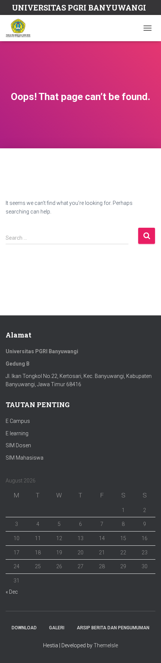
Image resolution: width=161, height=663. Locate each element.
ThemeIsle (106, 645)
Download (24, 627)
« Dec (12, 592)
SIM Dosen (18, 445)
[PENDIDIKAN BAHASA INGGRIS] (21, 28)
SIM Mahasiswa (24, 458)
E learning (17, 433)
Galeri (56, 627)
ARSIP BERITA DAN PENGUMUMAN (113, 627)
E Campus (18, 421)
